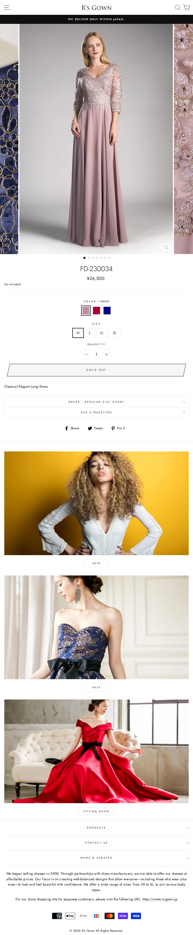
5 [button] (101, 258)
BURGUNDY (96, 310)
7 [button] (109, 258)
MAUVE (86, 310)
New (96, 563)
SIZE (96, 324)
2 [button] (89, 258)
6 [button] (105, 258)
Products (96, 828)
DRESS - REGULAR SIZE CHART (96, 402)
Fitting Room (96, 811)
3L (114, 332)
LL (102, 332)
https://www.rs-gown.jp (159, 899)
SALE (96, 687)
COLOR (96, 301)
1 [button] (84, 258)
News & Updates (96, 858)
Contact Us (96, 843)
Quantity (96, 344)
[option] (96, 19)
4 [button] (97, 258)
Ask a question (96, 412)
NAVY (107, 310)
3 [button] (93, 258)
